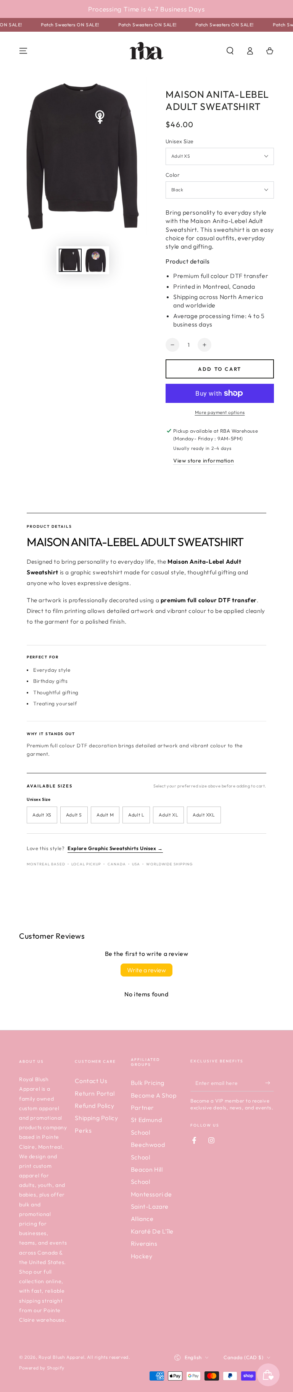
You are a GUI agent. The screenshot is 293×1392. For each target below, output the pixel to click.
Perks (83, 1130)
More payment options (220, 412)
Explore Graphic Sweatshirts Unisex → (115, 848)
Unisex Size (179, 141)
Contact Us (91, 1081)
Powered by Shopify (41, 1368)
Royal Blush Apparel (61, 1357)
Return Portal (94, 1093)
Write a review (146, 970)
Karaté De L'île (152, 1231)
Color (173, 174)
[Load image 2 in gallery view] (95, 260)
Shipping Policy (96, 1118)
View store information (203, 460)
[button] (230, 50)
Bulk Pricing (147, 1082)
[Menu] (23, 50)
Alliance (142, 1218)
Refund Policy (94, 1105)
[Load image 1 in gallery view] (70, 260)
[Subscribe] (269, 1082)
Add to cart (219, 369)
